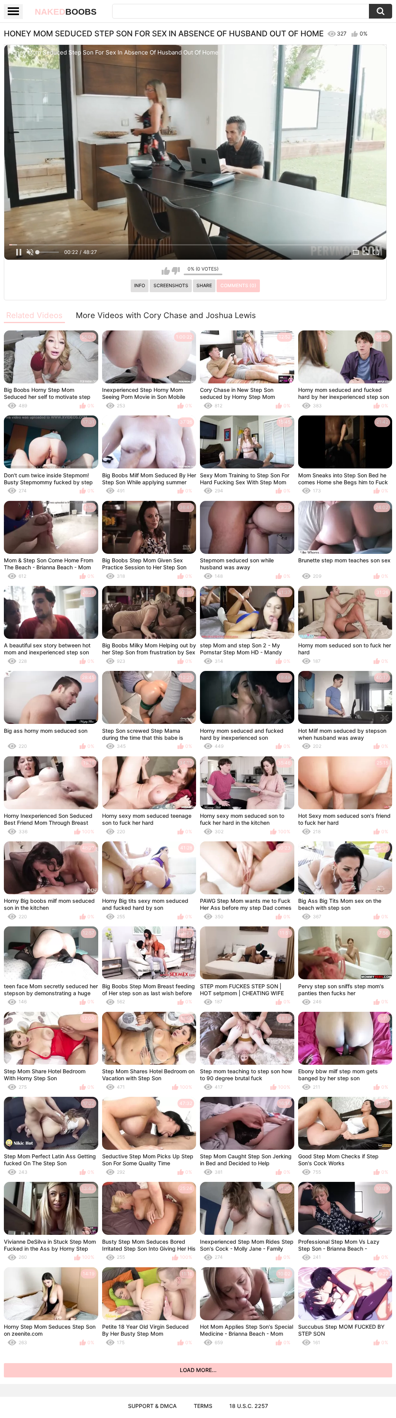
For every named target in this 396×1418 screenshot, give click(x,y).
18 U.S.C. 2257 (248, 1406)
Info (139, 285)
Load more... (198, 1370)
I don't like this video (176, 271)
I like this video (166, 271)
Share (204, 285)
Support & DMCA (152, 1406)
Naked (66, 12)
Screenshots (171, 285)
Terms (203, 1406)
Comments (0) (238, 285)
